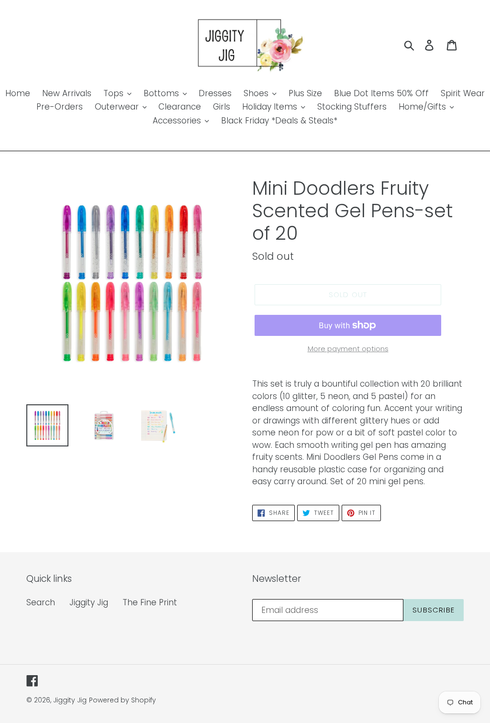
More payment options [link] (348, 349)
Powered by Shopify (122, 700)
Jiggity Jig (88, 602)
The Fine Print (149, 602)
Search (40, 602)
